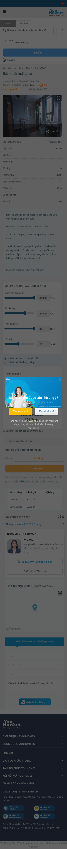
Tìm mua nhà (20, 411)
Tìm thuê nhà (46, 411)
